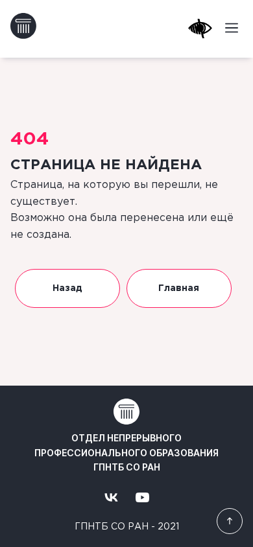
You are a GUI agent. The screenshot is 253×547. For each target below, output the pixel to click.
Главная (178, 288)
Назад (67, 288)
